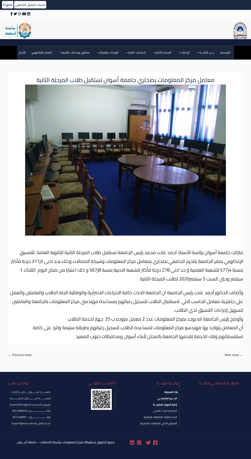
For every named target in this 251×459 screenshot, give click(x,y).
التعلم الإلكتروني (42, 52)
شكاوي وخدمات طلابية (75, 52)
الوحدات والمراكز (108, 52)
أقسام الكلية (163, 52)
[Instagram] (139, 442)
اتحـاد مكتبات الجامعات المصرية (160, 417)
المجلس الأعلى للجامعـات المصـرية (158, 423)
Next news (234, 355)
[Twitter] (148, 442)
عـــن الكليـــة (206, 52)
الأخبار (22, 52)
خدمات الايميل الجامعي (30, 5)
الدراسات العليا (137, 52)
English (8, 5)
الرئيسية (225, 52)
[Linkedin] (132, 442)
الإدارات (185, 52)
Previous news (20, 355)
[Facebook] (155, 442)
